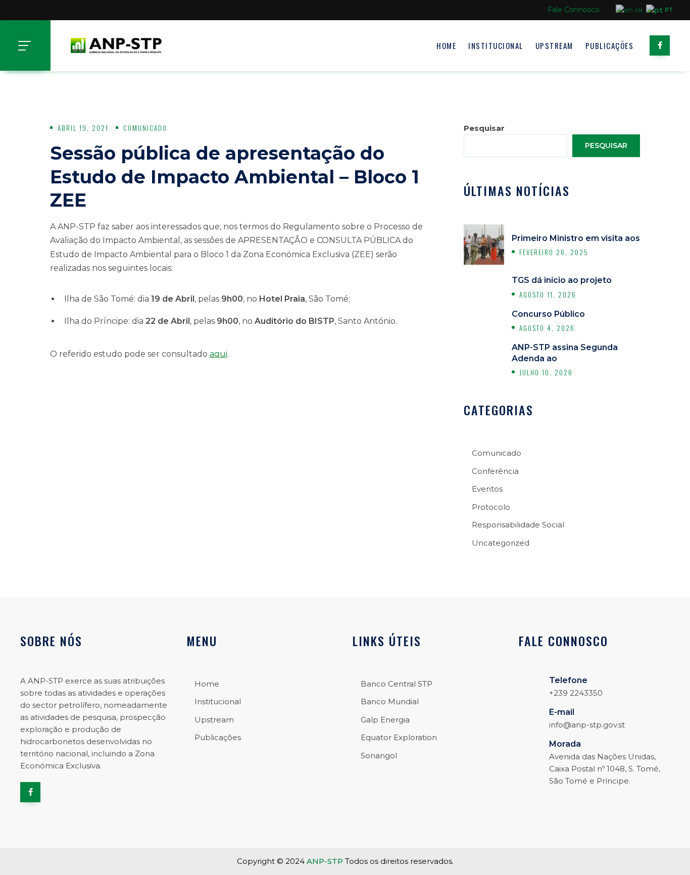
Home (446, 45)
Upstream (554, 45)
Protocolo (491, 507)
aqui (218, 354)
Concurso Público (548, 314)
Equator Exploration (399, 737)
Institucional (495, 45)
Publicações (609, 45)
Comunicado (145, 128)
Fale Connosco (574, 9)
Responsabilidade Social (518, 524)
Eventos (487, 489)
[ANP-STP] (116, 45)
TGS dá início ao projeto (562, 280)
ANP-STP (325, 861)
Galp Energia (385, 719)
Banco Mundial (390, 701)
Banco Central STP (396, 684)
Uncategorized (500, 543)
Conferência (495, 471)
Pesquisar (484, 128)
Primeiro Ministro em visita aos (576, 238)
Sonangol (379, 755)
